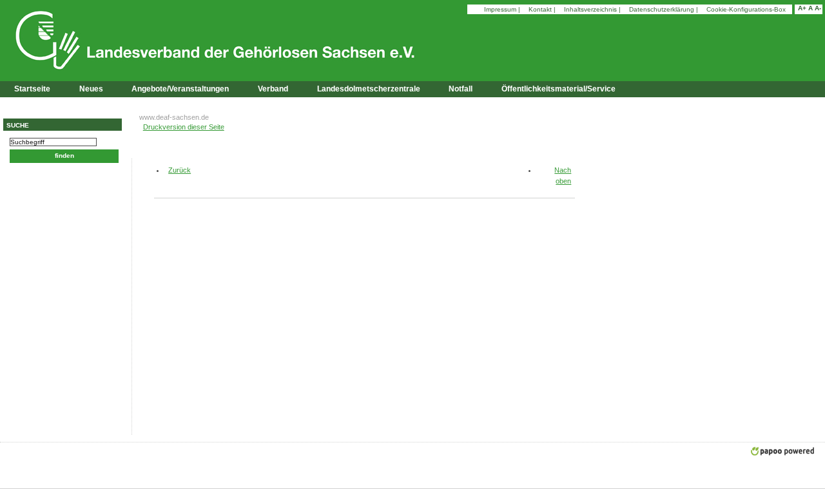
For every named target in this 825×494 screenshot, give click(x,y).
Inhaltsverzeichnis (590, 9)
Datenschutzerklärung (661, 9)
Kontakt (540, 9)
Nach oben (562, 175)
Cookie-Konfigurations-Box (746, 9)
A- (818, 8)
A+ (802, 8)
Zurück (174, 170)
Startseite (32, 88)
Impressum (500, 9)
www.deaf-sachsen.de (174, 117)
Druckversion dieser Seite (183, 127)
